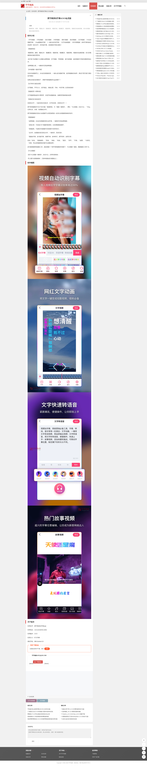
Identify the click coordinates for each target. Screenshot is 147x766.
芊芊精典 (29, 5)
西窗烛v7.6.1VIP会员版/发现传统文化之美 (39, 714)
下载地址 (38, 662)
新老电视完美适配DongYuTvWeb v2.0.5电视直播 (105, 68)
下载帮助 (94, 753)
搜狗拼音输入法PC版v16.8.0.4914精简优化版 (105, 31)
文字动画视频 (31, 700)
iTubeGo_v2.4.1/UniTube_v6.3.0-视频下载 (73, 714)
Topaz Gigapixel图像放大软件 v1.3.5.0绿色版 (105, 38)
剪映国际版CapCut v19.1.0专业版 (105, 70)
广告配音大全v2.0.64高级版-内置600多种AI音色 (40, 711)
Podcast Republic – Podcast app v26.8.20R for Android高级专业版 (105, 75)
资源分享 (108, 6)
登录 (47, 648)
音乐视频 (42, 700)
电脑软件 (85, 6)
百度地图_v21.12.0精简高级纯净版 (71, 711)
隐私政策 (61, 757)
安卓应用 (93, 6)
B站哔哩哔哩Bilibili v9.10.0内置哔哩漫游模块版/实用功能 (42, 719)
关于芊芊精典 (117, 6)
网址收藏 (101, 6)
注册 (29, 1)
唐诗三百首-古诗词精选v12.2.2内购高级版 (105, 63)
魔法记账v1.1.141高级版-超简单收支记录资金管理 (105, 53)
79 (63, 22)
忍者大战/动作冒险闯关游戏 (69, 719)
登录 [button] (24, 1)
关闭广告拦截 (95, 757)
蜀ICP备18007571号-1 (84, 763)
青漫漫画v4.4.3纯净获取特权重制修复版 (38, 716)
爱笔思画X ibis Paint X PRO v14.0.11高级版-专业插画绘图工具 (105, 58)
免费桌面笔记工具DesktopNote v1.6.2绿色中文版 (75, 716)
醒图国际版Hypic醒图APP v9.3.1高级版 (105, 65)
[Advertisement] (59, 683)
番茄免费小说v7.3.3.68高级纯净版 (105, 56)
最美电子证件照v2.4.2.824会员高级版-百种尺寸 (105, 61)
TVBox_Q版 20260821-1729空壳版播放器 (105, 73)
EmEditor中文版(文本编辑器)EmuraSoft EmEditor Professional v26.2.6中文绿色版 (105, 46)
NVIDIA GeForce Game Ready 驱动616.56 (105, 51)
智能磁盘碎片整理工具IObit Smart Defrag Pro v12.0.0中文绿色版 (105, 41)
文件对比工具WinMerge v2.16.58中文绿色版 (105, 43)
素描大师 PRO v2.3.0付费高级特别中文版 (73, 709)
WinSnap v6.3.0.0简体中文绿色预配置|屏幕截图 (105, 36)
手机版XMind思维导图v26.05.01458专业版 (39, 709)
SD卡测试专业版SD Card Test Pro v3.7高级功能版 (105, 78)
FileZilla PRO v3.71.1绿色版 (103, 48)
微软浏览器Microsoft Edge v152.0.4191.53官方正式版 (105, 33)
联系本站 (76, 763)
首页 (79, 6)
